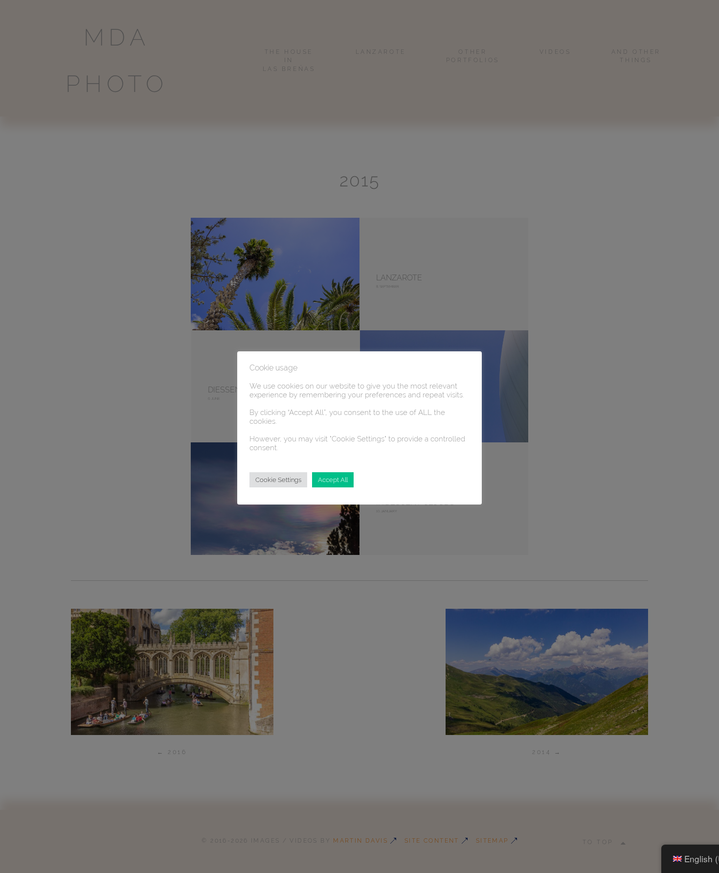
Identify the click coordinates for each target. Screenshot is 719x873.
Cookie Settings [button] (278, 479)
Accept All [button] (333, 479)
